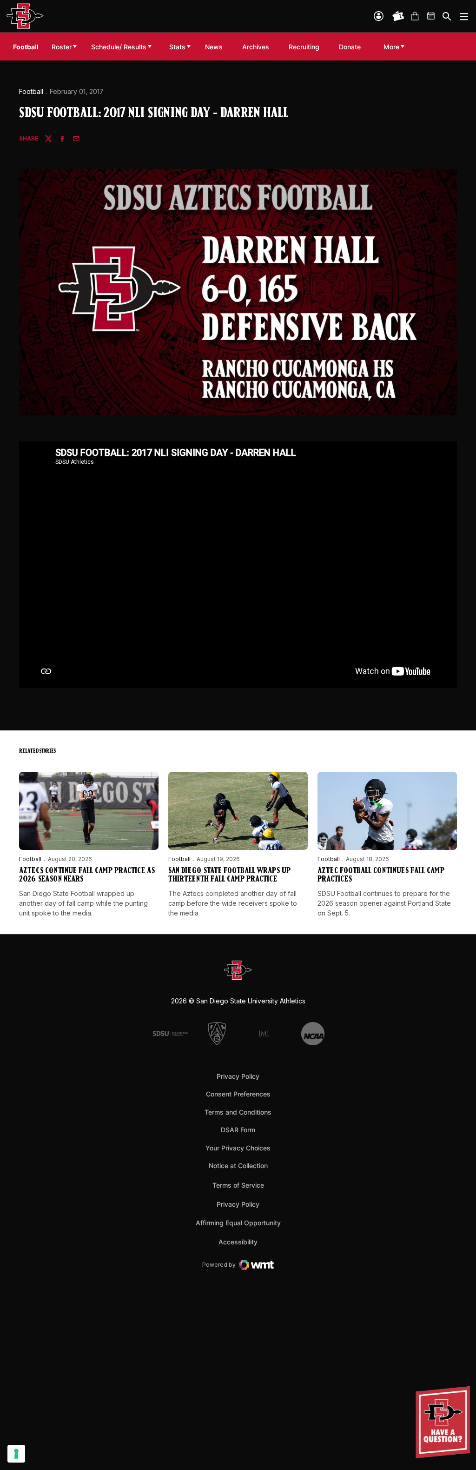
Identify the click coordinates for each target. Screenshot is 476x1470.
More (391, 47)
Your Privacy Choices (238, 1148)
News (214, 47)
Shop (414, 16)
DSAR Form (238, 1130)
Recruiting (306, 46)
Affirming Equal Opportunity (238, 1223)
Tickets (398, 16)
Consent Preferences (238, 1094)
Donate (352, 46)
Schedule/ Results (118, 47)
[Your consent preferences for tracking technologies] (16, 1454)
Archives (255, 47)
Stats (177, 47)
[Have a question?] (444, 1422)
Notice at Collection (238, 1165)
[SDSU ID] (378, 16)
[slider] (180, 675)
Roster (62, 47)
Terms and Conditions (238, 1112)
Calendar (431, 16)
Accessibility (238, 1241)
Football (31, 91)
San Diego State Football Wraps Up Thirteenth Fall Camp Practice (229, 875)
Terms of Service (238, 1185)
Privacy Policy (238, 1076)
